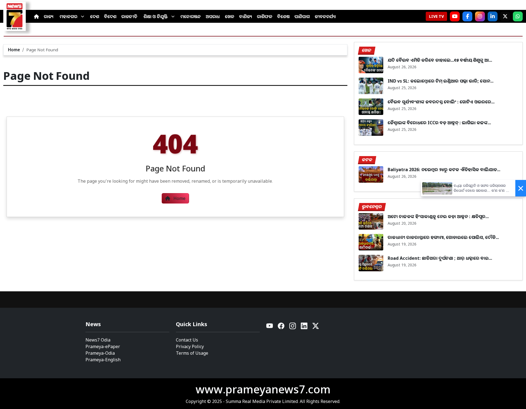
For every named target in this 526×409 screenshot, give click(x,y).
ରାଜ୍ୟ (48, 16)
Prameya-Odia (100, 353)
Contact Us (187, 340)
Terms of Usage (192, 353)
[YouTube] (269, 327)
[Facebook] (467, 16)
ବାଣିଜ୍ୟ (245, 16)
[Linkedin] (304, 327)
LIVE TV (436, 16)
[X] (505, 16)
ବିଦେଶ (110, 16)
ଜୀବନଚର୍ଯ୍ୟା (325, 16)
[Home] (36, 16)
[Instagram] (480, 16)
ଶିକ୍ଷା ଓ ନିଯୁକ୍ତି (156, 16)
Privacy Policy (190, 346)
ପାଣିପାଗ (302, 16)
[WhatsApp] (518, 16)
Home (14, 49)
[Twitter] (315, 327)
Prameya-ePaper (102, 346)
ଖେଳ (229, 16)
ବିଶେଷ (283, 16)
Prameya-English (103, 360)
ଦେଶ (94, 16)
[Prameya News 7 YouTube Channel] (455, 16)
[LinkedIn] (493, 16)
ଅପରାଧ (213, 16)
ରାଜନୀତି (129, 16)
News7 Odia (97, 340)
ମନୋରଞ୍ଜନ (191, 16)
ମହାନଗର (68, 16)
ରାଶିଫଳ (264, 16)
